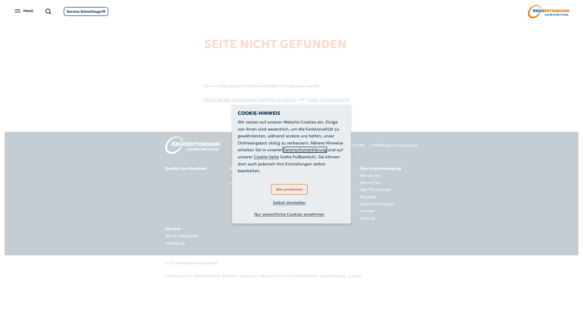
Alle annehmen (289, 189)
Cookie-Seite (266, 156)
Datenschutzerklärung (305, 149)
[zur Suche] (48, 11)
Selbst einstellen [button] (289, 202)
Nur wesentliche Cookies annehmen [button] (289, 214)
